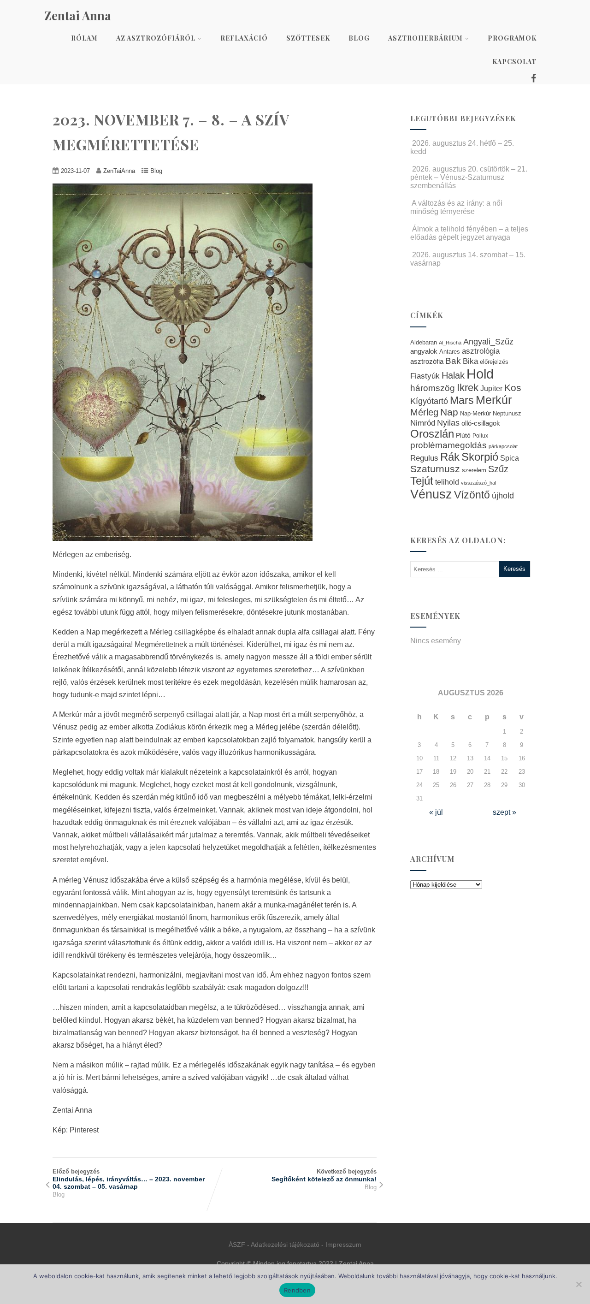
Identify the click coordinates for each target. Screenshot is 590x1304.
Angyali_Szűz (488, 341)
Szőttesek (308, 38)
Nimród (422, 422)
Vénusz (431, 494)
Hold (480, 373)
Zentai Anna (77, 15)
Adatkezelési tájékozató (285, 1244)
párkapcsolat (503, 446)
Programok (512, 38)
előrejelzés (494, 361)
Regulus (424, 457)
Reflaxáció (244, 38)
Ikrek (467, 387)
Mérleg (424, 412)
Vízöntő (472, 495)
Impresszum (343, 1244)
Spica (509, 458)
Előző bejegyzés (129, 1179)
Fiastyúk (425, 375)
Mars (462, 400)
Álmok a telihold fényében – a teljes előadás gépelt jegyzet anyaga (469, 233)
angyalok (423, 351)
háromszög (432, 388)
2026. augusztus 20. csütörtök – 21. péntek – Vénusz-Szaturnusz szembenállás (468, 177)
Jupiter (491, 388)
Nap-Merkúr (475, 413)
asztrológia (481, 351)
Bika (470, 361)
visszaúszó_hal (478, 483)
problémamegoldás (448, 445)
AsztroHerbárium (425, 38)
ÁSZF (237, 1244)
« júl (436, 812)
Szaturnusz (435, 468)
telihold (447, 482)
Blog (359, 38)
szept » (504, 812)
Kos (512, 387)
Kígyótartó (429, 401)
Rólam (84, 38)
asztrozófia (426, 361)
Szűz (498, 469)
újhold (503, 495)
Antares (449, 351)
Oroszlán (432, 434)
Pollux (480, 436)
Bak (453, 361)
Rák (450, 456)
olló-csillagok (480, 423)
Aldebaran (423, 342)
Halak (453, 375)
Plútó (463, 435)
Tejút (421, 480)
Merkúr (494, 400)
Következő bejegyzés (324, 1175)
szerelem (474, 470)
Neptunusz (507, 413)
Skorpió (479, 456)
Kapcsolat (514, 61)
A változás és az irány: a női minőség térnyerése (456, 207)
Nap (449, 412)
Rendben (297, 1290)
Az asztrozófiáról (155, 38)
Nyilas (448, 422)
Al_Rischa (450, 342)
